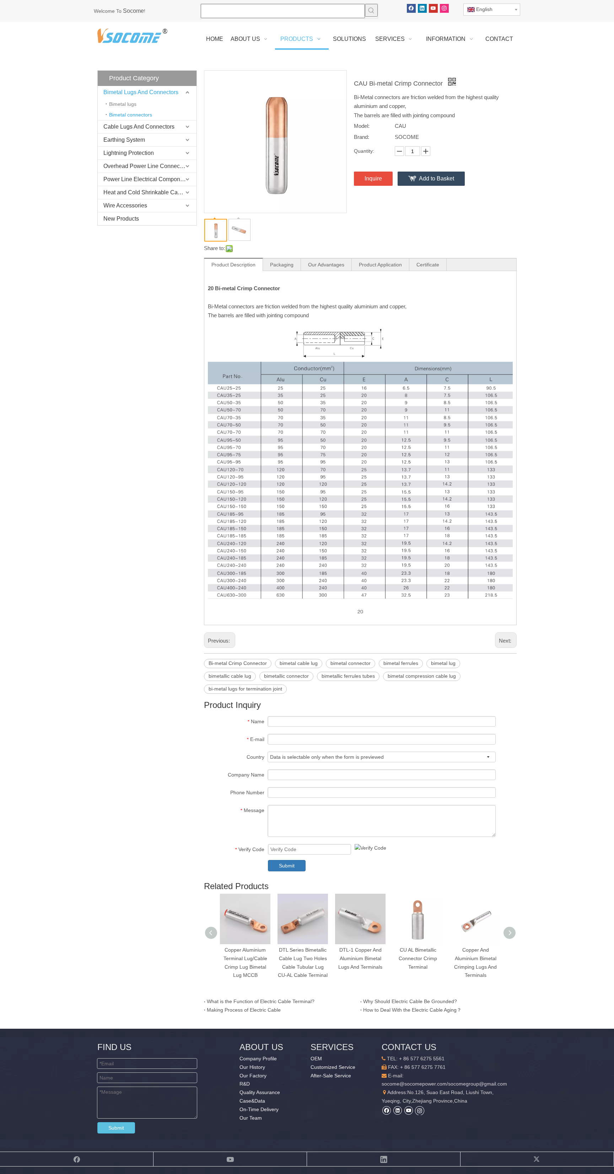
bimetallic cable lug (230, 676)
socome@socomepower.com (414, 1084)
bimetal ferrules (400, 663)
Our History (252, 1067)
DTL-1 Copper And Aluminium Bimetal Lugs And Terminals (360, 958)
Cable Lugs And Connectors (138, 127)
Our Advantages (326, 264)
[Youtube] (433, 8)
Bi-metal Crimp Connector (238, 663)
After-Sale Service (331, 1075)
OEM (316, 1058)
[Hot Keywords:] (371, 10)
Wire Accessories (125, 205)
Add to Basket (436, 178)
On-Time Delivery (259, 1109)
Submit (287, 866)
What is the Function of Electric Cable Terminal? (260, 1001)
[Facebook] (411, 8)
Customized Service (333, 1067)
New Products (121, 219)
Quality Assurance (259, 1092)
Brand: (361, 137)
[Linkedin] (422, 8)
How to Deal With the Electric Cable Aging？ (412, 1010)
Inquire (373, 178)
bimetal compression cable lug (422, 676)
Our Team (250, 1118)
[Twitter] (537, 1159)
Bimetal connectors (130, 115)
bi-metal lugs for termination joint (245, 689)
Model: (362, 126)
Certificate (427, 264)
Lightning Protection (128, 153)
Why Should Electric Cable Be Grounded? (410, 1001)
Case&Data (252, 1101)
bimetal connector (350, 663)
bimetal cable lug (299, 663)
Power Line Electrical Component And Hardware (149, 179)
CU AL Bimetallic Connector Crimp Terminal (418, 958)
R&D (244, 1084)
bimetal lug (443, 663)
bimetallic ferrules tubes (348, 676)
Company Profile (258, 1058)
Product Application (380, 264)
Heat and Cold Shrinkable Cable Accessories (149, 192)
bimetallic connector (286, 676)
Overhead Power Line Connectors (146, 166)
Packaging (281, 264)
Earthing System (124, 140)
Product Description (233, 264)
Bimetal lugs (122, 104)
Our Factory (252, 1075)
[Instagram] (444, 8)
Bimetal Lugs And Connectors (140, 92)
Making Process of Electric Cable (244, 1010)
